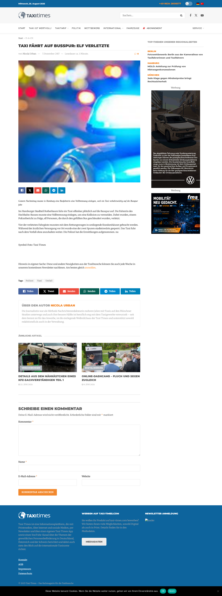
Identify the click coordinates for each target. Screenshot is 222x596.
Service (197, 28)
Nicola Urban (29, 53)
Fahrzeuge (133, 28)
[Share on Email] (37, 190)
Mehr (172, 591)
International (112, 28)
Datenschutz (25, 573)
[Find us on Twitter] (196, 15)
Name (22, 461)
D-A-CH (29, 38)
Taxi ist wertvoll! (40, 28)
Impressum (24, 569)
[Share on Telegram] (53, 190)
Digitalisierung (94, 368)
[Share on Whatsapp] (45, 190)
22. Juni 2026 (26, 384)
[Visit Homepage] (34, 15)
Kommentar (26, 421)
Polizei (29, 280)
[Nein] (218, 591)
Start (21, 28)
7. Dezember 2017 (50, 53)
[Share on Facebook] (22, 190)
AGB (20, 564)
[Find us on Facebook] (190, 15)
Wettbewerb (92, 28)
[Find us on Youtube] (202, 15)
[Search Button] (182, 15)
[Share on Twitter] (29, 190)
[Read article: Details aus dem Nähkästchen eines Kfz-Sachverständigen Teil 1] (47, 357)
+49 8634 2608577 (170, 3)
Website (86, 476)
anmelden (90, 267)
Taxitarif (60, 28)
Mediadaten (94, 541)
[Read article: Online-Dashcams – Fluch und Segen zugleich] (111, 357)
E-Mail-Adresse (27, 476)
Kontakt (22, 559)
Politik (76, 28)
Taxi (39, 280)
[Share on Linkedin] (61, 190)
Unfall (49, 280)
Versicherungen (31, 368)
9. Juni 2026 (89, 384)
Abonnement (154, 28)
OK (163, 591)
